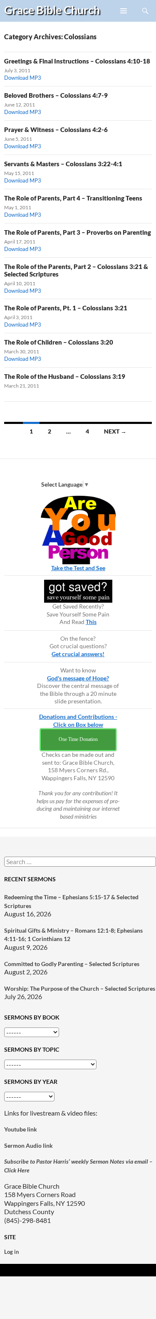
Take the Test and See (78, 567)
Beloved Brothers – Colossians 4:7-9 (56, 95)
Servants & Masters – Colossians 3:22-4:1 (63, 163)
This (91, 621)
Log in (11, 1251)
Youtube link (20, 1129)
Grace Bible (52, 10)
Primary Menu (124, 21)
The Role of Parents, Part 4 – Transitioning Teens (73, 198)
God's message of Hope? (78, 678)
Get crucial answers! (78, 653)
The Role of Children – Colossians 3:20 (58, 342)
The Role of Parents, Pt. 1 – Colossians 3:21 (65, 308)
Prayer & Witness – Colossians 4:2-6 (56, 129)
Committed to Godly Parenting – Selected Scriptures (71, 963)
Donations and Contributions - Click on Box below (78, 720)
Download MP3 (22, 77)
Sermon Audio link (28, 1145)
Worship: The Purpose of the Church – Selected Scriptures (79, 988)
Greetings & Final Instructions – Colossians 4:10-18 (77, 61)
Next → (115, 431)
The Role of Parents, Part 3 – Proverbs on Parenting (77, 232)
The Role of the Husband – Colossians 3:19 (64, 376)
